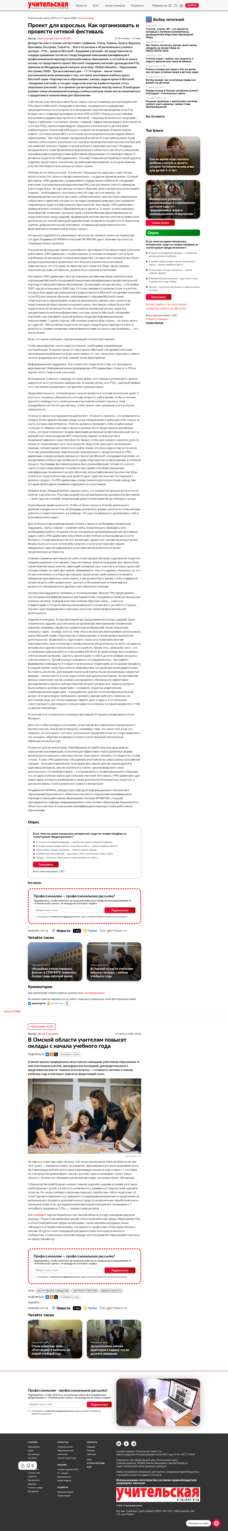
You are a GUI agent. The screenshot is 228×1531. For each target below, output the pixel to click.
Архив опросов (154, 322)
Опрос (153, 232)
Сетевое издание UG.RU (67, 1469)
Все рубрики (33, 1491)
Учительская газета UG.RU (54, 38)
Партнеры (91, 1454)
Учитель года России (66, 1458)
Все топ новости (155, 116)
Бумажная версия (65, 1492)
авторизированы (95, 992)
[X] (56, 1054)
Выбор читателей (168, 19)
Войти (192, 5)
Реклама (91, 1451)
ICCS (89, 1460)
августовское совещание (53, 1291)
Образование (34, 1447)
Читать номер (86, 17)
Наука (30, 1451)
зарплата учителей (85, 1291)
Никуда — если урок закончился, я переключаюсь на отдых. (67, 857)
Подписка (137, 5)
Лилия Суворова (47, 1033)
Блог (96, 5)
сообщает (40, 1214)
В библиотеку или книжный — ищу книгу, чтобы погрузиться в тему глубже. (74, 854)
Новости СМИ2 (12, 1011)
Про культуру (34, 1454)
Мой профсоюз (64, 1477)
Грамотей (32, 1477)
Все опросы (35, 882)
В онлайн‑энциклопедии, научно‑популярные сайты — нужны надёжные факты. (77, 846)
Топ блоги (154, 130)
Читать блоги (160, 222)
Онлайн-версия (64, 1496)
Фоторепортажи (96, 1463)
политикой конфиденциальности (65, 917)
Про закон (32, 1458)
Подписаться (120, 910)
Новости (81, 5)
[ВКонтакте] (47, 1054)
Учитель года (34, 1473)
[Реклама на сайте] (216, 1523)
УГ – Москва (62, 1473)
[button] (37, 1003)
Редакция (91, 1447)
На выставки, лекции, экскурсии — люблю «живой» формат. (67, 850)
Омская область (111, 1291)
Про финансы (34, 1480)
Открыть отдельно (157, 319)
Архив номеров (115, 5)
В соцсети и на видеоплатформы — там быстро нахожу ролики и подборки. (74, 842)
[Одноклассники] (52, 1054)
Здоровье (32, 1484)
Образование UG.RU (40, 965)
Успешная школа (65, 1447)
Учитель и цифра (35, 1488)
